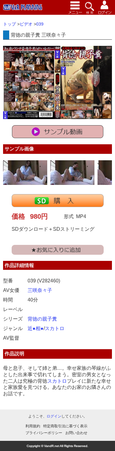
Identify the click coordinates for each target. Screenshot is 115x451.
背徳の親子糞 (42, 318)
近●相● (36, 328)
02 (72, 172)
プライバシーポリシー (43, 433)
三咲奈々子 (40, 290)
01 (25, 172)
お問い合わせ (76, 433)
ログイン (54, 416)
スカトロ (54, 328)
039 (40, 24)
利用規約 (32, 426)
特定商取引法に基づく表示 (65, 426)
